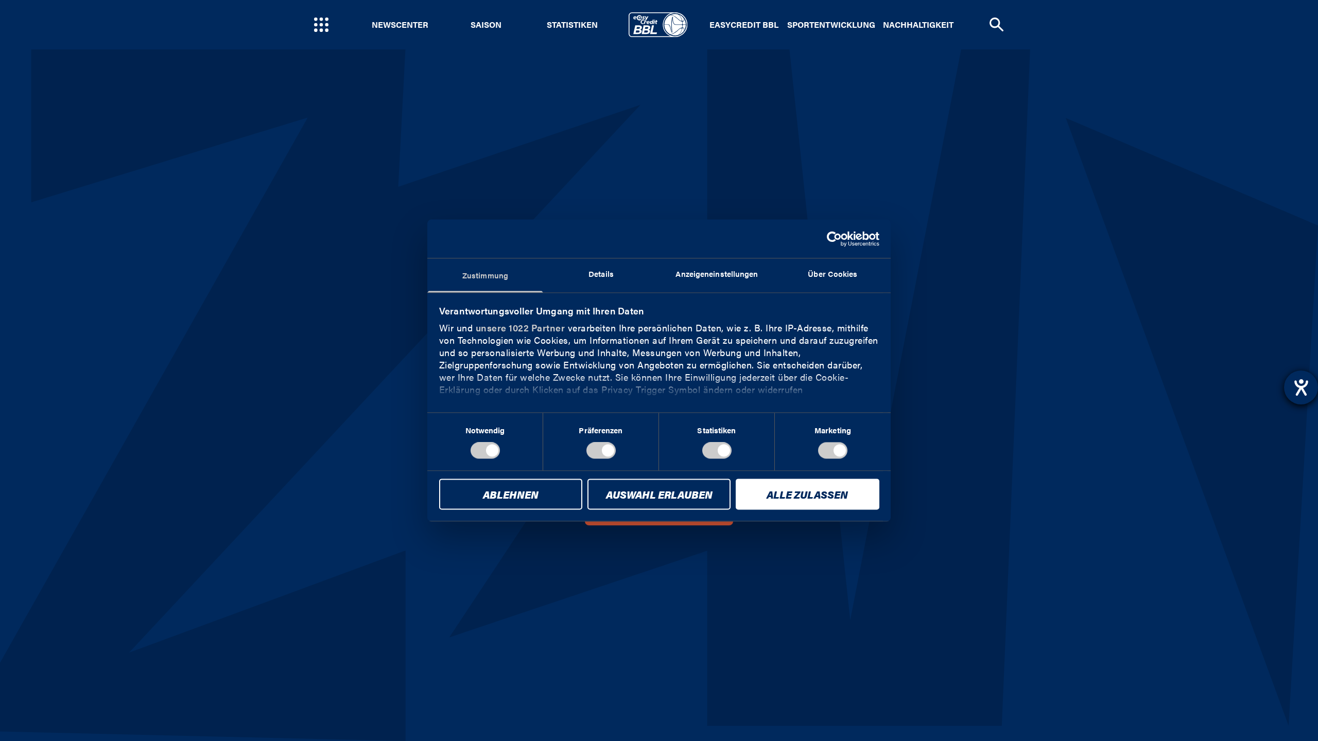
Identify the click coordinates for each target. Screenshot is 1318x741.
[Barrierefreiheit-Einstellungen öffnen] (1301, 387)
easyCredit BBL (743, 25)
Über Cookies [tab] (832, 273)
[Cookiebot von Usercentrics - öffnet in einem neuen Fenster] (834, 238)
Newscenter (400, 25)
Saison (486, 25)
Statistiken (572, 25)
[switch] (601, 451)
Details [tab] (601, 273)
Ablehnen (511, 494)
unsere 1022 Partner (520, 327)
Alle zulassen (807, 494)
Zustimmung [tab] (485, 275)
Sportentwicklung (831, 25)
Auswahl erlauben (659, 494)
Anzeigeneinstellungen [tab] (716, 273)
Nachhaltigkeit (918, 25)
